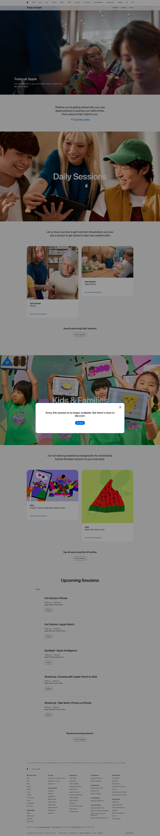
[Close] (120, 407)
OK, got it (80, 423)
